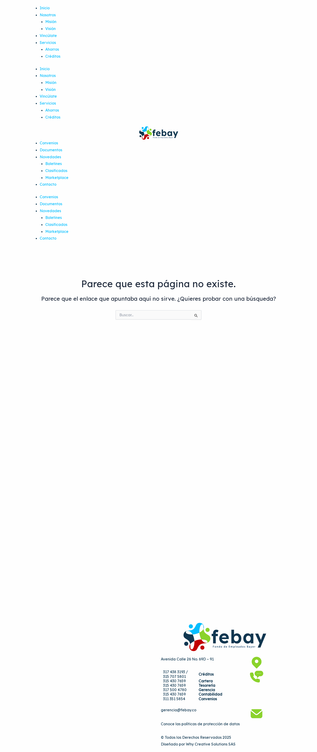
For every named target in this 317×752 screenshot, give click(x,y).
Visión (50, 28)
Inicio (45, 8)
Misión (50, 21)
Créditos (52, 56)
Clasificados (56, 170)
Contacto (48, 184)
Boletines (53, 163)
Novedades (50, 157)
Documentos (51, 150)
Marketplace (56, 177)
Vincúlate (48, 35)
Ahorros (52, 49)
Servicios (48, 42)
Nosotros (48, 15)
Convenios (49, 143)
